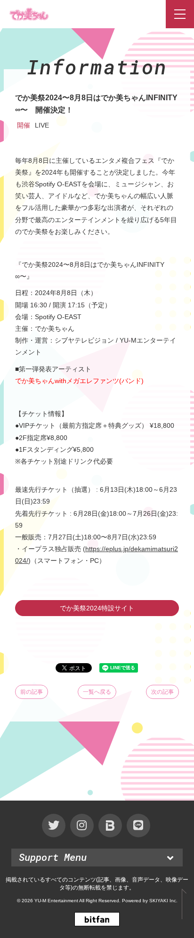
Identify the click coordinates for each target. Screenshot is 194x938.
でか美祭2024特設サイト (97, 608)
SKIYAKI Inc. (163, 900)
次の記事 (162, 692)
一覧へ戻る (97, 692)
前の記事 (31, 692)
